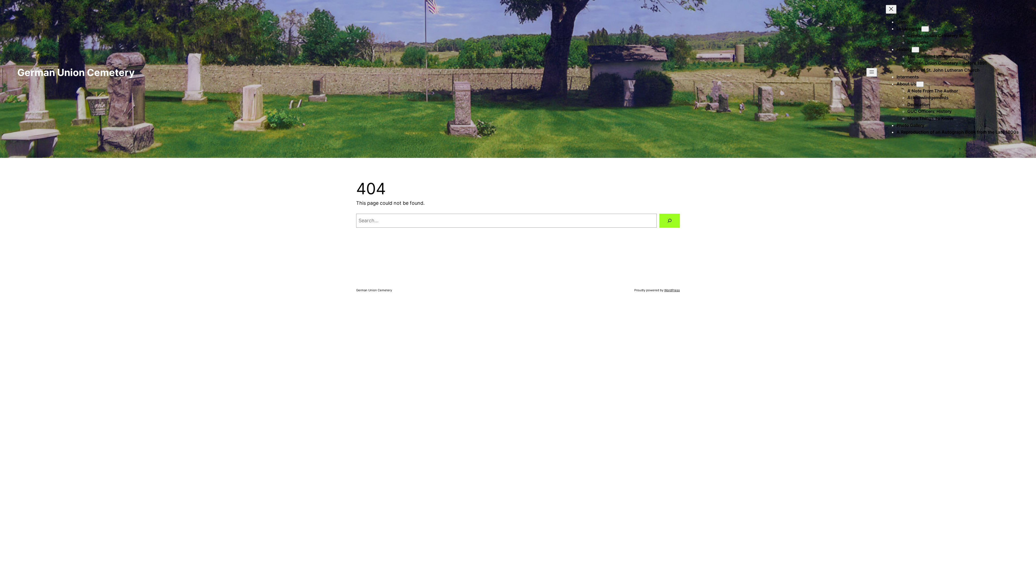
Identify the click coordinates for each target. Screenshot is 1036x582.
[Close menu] (891, 9)
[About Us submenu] (920, 84)
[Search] (669, 221)
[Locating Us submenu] (925, 29)
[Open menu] (871, 72)
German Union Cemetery (76, 72)
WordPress (672, 290)
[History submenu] (915, 50)
